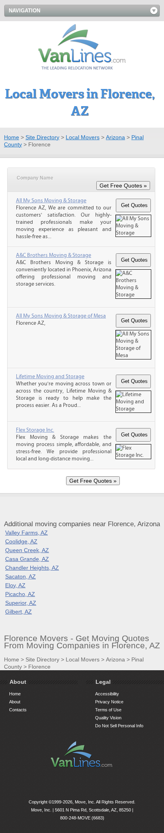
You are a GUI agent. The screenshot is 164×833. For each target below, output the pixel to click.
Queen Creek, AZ (27, 550)
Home (11, 137)
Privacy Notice (109, 701)
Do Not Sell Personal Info (119, 725)
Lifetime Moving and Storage (50, 376)
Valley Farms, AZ (26, 532)
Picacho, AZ (20, 594)
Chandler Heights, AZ (32, 568)
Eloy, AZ (15, 585)
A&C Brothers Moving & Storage (53, 255)
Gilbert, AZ (18, 611)
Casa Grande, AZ (27, 559)
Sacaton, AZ (20, 576)
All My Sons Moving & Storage (51, 200)
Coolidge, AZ (21, 541)
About (14, 701)
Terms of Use (108, 709)
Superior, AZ (20, 603)
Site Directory (42, 137)
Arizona (115, 137)
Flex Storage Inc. (35, 430)
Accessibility (107, 693)
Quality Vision (108, 717)
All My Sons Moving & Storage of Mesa (61, 316)
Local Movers (83, 137)
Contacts (18, 709)
